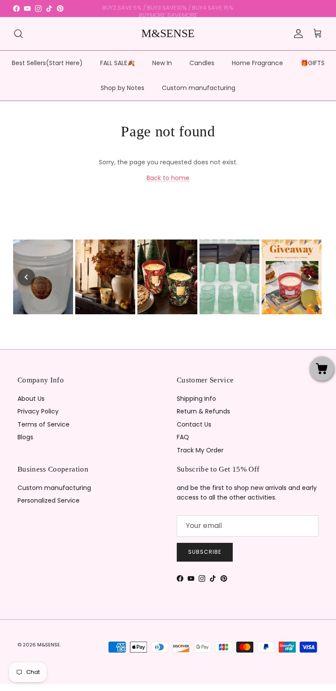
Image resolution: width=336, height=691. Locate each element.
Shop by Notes (122, 87)
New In (162, 63)
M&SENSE (48, 644)
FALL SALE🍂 (117, 63)
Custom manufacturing (198, 87)
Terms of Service (44, 424)
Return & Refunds (203, 411)
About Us (31, 398)
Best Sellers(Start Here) (47, 63)
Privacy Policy (38, 411)
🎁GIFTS (313, 63)
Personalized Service (49, 500)
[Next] (309, 277)
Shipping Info (196, 398)
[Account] (297, 33)
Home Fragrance (257, 63)
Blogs (25, 437)
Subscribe (204, 552)
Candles (201, 63)
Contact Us (194, 424)
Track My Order (200, 450)
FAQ (183, 437)
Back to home (168, 178)
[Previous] (26, 277)
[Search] (18, 33)
